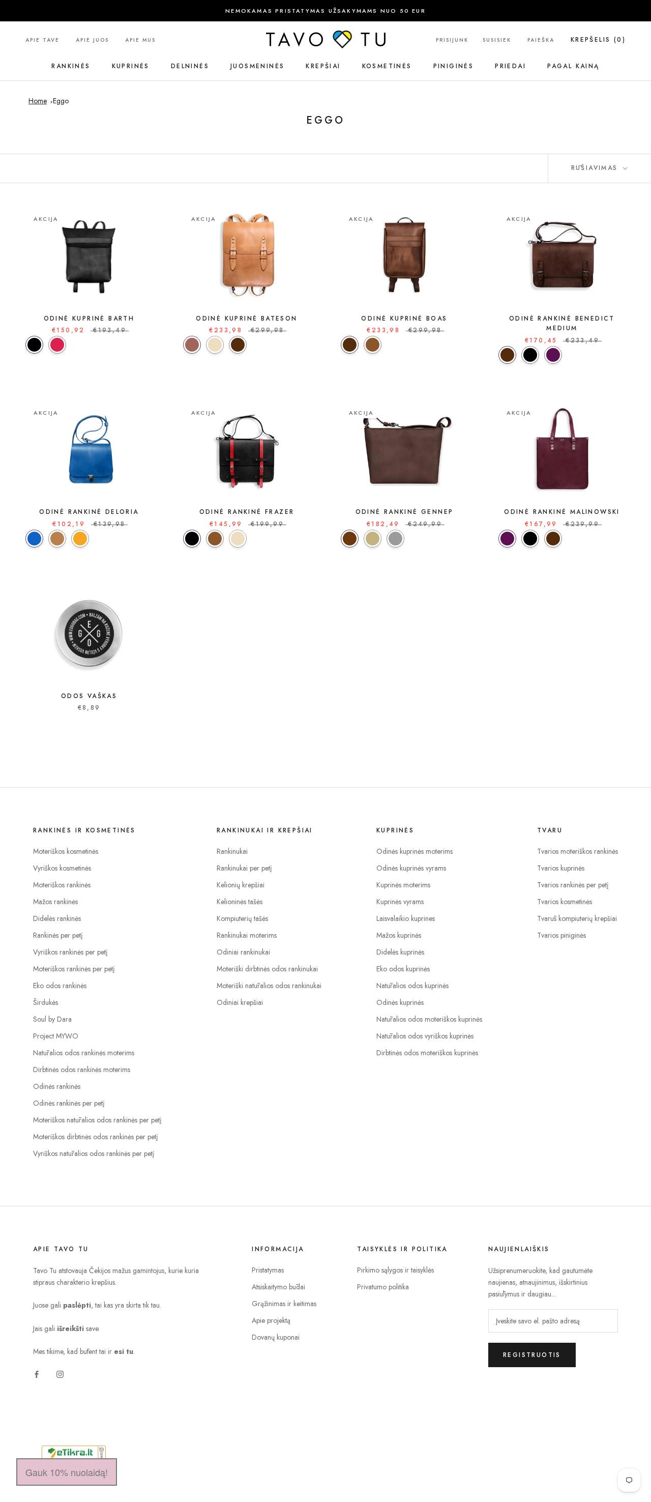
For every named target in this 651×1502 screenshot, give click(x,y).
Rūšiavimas (596, 167)
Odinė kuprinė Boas (404, 318)
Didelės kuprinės (400, 952)
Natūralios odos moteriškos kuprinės (429, 1019)
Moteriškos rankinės (62, 885)
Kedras (192, 345)
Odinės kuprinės (400, 1002)
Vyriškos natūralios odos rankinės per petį (94, 1153)
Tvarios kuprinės (560, 868)
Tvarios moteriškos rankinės (577, 851)
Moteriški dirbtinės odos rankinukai (267, 969)
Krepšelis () (598, 39)
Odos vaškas (89, 696)
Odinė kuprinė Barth (89, 318)
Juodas (34, 345)
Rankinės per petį (58, 935)
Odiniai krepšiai (240, 1002)
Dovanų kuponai (276, 1337)
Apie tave (42, 40)
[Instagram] (60, 1373)
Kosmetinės (387, 66)
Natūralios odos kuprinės (412, 985)
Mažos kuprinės (398, 935)
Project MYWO (55, 1036)
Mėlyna (34, 538)
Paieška (540, 40)
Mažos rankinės (55, 902)
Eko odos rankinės (59, 985)
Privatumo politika (383, 1287)
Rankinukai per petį (244, 868)
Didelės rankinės (57, 918)
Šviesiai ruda (57, 538)
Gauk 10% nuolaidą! (66, 1472)
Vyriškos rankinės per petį (70, 952)
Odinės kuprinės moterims (414, 851)
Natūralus (215, 345)
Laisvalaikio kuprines (405, 918)
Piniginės (453, 66)
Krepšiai (323, 66)
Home (37, 101)
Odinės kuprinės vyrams (411, 868)
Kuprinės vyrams (400, 902)
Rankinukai (232, 851)
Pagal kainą (573, 66)
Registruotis (532, 1355)
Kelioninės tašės (239, 902)
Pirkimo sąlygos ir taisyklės (395, 1270)
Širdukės (45, 1002)
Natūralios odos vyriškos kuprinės (425, 1036)
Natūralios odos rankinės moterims (83, 1053)
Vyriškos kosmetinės (62, 868)
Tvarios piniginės (561, 935)
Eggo (61, 101)
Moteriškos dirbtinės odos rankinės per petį (95, 1137)
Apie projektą (271, 1320)
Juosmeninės (257, 66)
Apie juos (92, 40)
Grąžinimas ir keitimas (284, 1303)
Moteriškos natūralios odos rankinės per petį (97, 1120)
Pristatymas (268, 1270)
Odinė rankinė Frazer (246, 511)
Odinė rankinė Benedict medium (562, 323)
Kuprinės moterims (403, 885)
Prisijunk (452, 40)
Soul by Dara (52, 1019)
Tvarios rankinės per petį (573, 885)
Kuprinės (131, 66)
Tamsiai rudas (238, 345)
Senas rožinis (57, 345)
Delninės (190, 66)
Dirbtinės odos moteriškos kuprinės (427, 1053)
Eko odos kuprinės (403, 969)
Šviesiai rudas (372, 345)
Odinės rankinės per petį (69, 1103)
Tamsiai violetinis (553, 355)
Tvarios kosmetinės (564, 902)
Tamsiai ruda (350, 538)
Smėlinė (372, 538)
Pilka (395, 538)
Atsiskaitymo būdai (278, 1287)
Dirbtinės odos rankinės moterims (81, 1069)
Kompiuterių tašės (242, 918)
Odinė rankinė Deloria (88, 511)
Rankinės (70, 66)
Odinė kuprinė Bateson (246, 318)
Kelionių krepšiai (240, 885)
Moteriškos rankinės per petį (74, 969)
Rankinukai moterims (247, 935)
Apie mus (140, 40)
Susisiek (497, 40)
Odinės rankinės (56, 1086)
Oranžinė (80, 538)
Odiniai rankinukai (243, 952)
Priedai (510, 66)
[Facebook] (36, 1373)
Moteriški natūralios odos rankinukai (269, 985)
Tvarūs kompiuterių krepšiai (577, 918)
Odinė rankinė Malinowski (562, 511)
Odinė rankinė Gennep (405, 511)
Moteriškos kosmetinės (65, 851)
